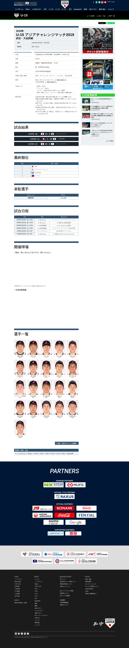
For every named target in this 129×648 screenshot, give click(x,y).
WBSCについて (64, 605)
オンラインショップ (90, 584)
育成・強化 (88, 579)
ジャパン (37, 579)
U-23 (36, 453)
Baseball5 (70, 453)
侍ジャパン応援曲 (65, 595)
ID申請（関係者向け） (91, 593)
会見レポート (38, 613)
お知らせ (37, 618)
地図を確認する (61, 80)
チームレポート (39, 610)
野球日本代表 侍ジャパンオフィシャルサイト (26, 4)
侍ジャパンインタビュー (41, 615)
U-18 (46, 453)
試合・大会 (101, 16)
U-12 (58, 453)
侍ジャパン (63, 579)
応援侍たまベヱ (64, 593)
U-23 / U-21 (18, 584)
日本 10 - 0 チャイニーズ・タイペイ (64, 234)
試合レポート (38, 608)
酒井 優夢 (63, 198)
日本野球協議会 (64, 602)
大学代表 (17, 586)
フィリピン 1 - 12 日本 (65, 225)
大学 (41, 453)
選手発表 (37, 622)
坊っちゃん (43, 219)
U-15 (24, 15)
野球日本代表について (66, 584)
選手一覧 (112, 16)
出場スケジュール (65, 586)
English (113, 1)
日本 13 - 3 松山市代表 (65, 222)
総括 (36, 603)
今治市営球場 (42, 225)
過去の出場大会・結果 (21, 602)
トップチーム (21, 453)
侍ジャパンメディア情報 (66, 591)
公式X (86, 591)
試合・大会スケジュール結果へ (67, 443)
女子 (63, 453)
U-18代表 (17, 589)
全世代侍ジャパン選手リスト (68, 581)
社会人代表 (18, 581)
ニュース (37, 620)
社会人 (30, 453)
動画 (36, 605)
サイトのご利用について (91, 586)
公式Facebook (89, 589)
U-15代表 (17, 591)
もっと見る (109, 141)
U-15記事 (92, 16)
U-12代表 (17, 593)
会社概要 (62, 600)
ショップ (37, 625)
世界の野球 (88, 581)
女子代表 (17, 596)
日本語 (108, 1)
